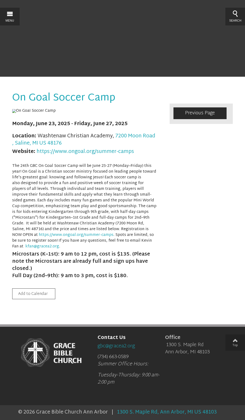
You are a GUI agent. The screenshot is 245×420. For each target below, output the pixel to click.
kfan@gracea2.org (42, 246)
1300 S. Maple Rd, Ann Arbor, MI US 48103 (167, 412)
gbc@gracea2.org (116, 346)
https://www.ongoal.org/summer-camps (85, 151)
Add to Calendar (33, 294)
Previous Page (200, 113)
